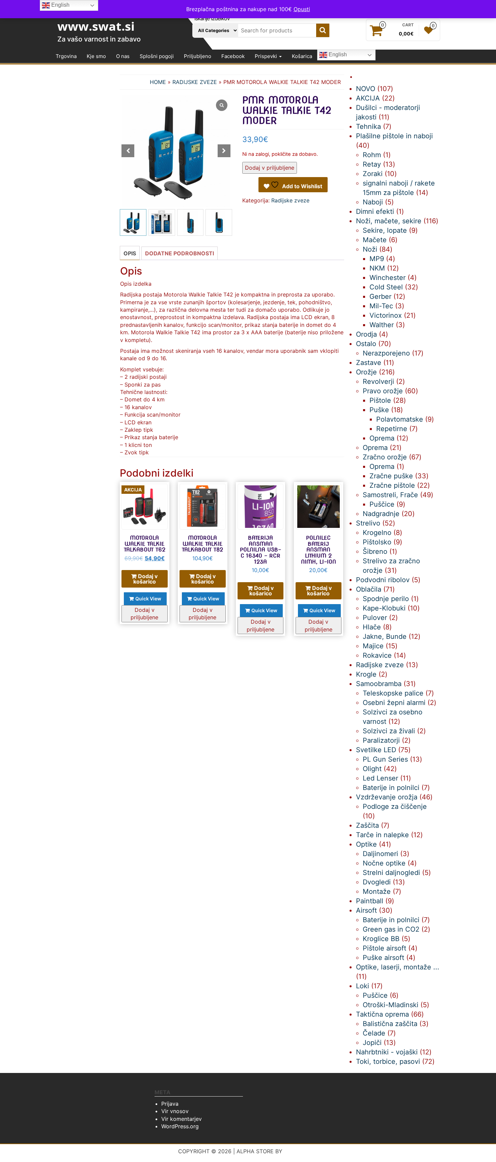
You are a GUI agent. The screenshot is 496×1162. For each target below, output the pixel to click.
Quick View (148, 598)
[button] (224, 150)
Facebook (233, 56)
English (337, 55)
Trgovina (66, 56)
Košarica (302, 56)
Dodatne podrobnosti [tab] (179, 253)
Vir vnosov (175, 1111)
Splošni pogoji (157, 56)
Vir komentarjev (181, 1118)
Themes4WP (301, 1151)
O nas (123, 56)
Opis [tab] (129, 253)
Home (158, 82)
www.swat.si (96, 26)
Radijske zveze (194, 82)
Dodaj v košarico (145, 579)
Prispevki (266, 56)
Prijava (169, 1103)
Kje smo (96, 56)
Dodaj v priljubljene (269, 167)
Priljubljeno (197, 56)
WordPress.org (180, 1126)
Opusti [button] (302, 9)
